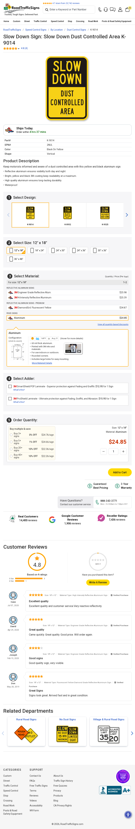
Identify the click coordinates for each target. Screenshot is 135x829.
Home (6, 21)
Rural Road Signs (26, 719)
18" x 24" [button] (39, 250)
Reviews (34, 795)
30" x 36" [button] (102, 250)
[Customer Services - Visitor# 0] (106, 9)
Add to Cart (120, 472)
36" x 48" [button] (18, 259)
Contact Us (35, 775)
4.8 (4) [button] (24, 48)
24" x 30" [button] (60, 250)
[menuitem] (6, 21)
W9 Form (34, 810)
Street (27, 21)
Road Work (93, 21)
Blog (56, 800)
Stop (70, 21)
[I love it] (103, 560)
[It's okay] (98, 560)
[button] (112, 9)
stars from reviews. (66, 3)
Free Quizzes (60, 785)
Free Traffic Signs (39, 785)
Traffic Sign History (63, 780)
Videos (33, 800)
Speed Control (57, 21)
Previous (3, 733)
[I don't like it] (95, 560)
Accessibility (36, 805)
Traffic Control (40, 21)
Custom (16, 21)
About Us (58, 775)
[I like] (100, 560)
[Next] (125, 215)
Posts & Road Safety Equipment (116, 21)
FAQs (32, 780)
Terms (33, 790)
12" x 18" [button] (18, 250)
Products (58, 795)
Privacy (57, 790)
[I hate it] (92, 560)
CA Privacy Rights (63, 805)
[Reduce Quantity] (103, 451)
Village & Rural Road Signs (108, 719)
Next (132, 733)
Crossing (80, 21)
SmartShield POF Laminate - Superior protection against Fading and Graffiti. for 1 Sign (63, 386)
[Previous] (9, 215)
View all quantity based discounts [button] (113, 324)
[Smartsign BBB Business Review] (115, 790)
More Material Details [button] (42, 363)
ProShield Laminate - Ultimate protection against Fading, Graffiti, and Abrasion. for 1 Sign (64, 398)
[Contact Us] (99, 10)
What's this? (19, 390)
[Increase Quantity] (123, 451)
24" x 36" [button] (81, 250)
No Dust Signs (67, 719)
